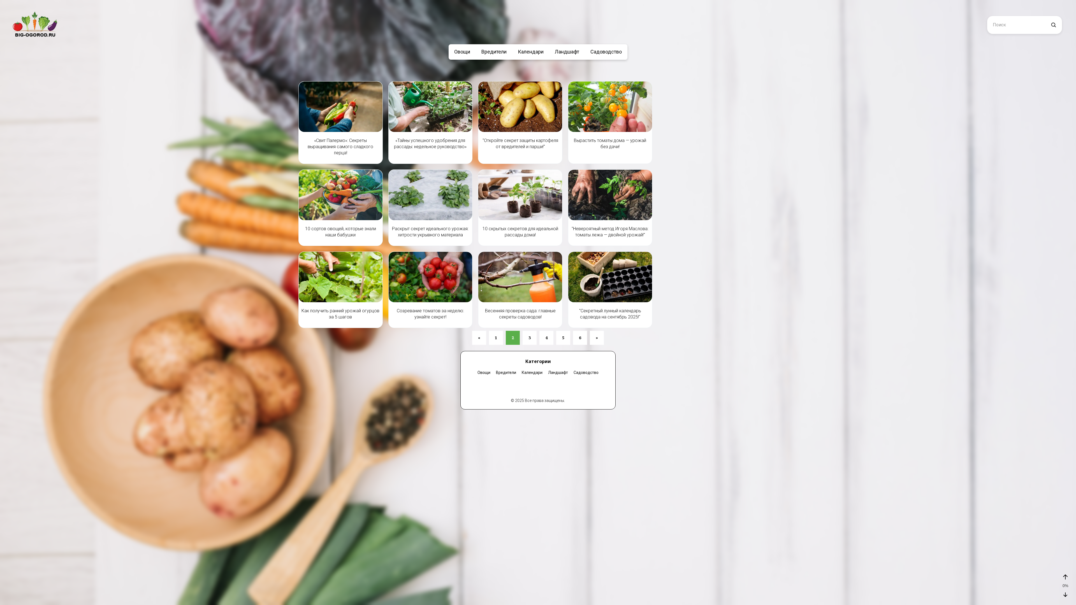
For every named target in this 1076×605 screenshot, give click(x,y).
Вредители (494, 52)
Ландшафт (567, 52)
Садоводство (606, 52)
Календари (531, 52)
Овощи (462, 52)
